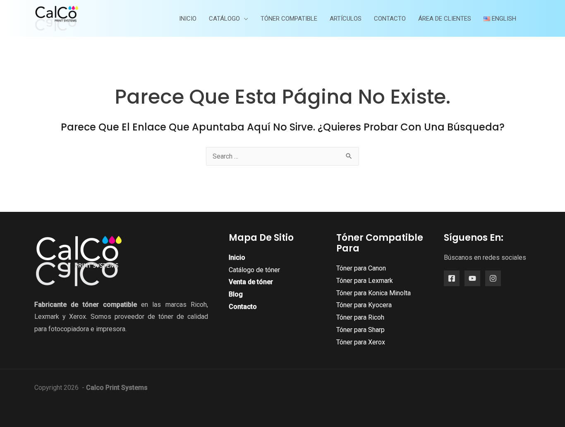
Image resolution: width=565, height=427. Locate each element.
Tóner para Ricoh (360, 317)
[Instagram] (493, 278)
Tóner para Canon (361, 268)
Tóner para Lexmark (364, 281)
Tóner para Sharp (360, 330)
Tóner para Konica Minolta (373, 293)
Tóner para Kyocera (364, 305)
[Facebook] (452, 278)
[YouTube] (472, 278)
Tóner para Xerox (360, 342)
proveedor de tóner (144, 316)
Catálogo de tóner (254, 270)
